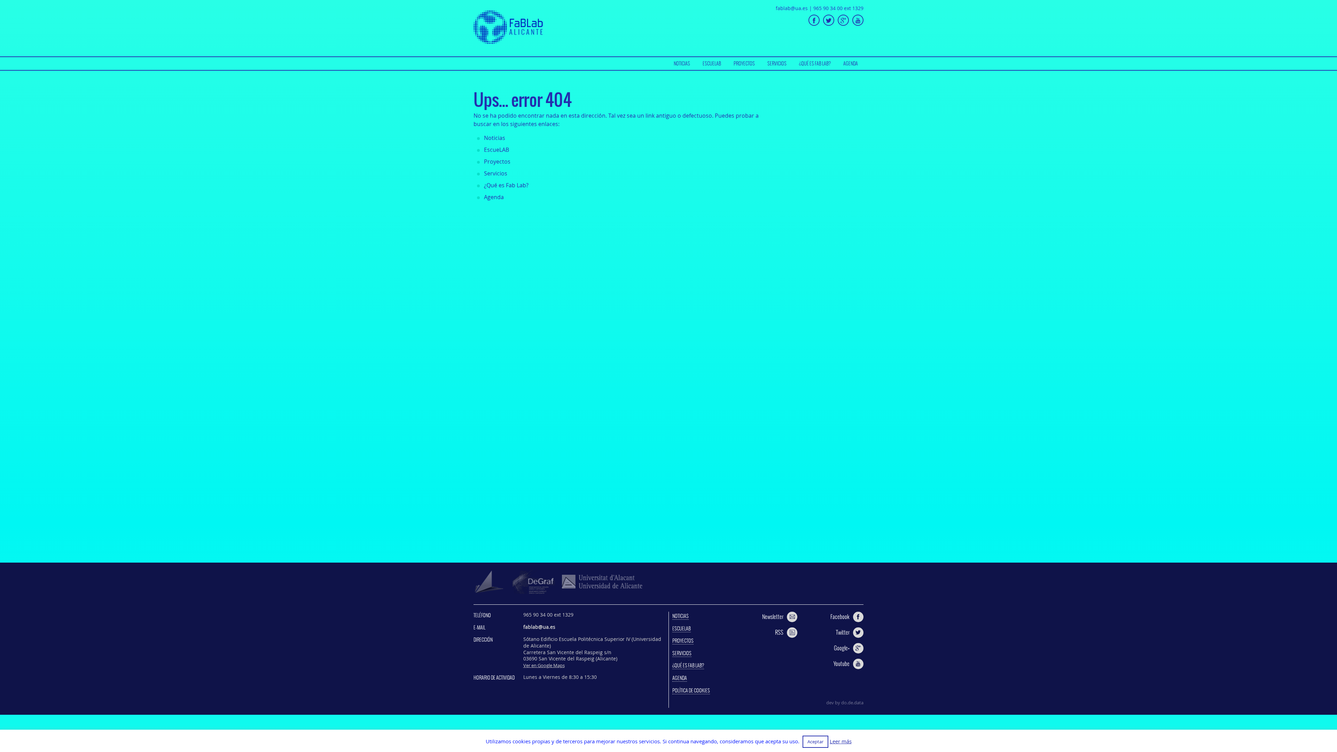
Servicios (777, 63)
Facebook (840, 616)
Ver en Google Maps (544, 665)
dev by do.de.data (844, 703)
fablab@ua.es (792, 8)
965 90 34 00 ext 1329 (838, 8)
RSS (779, 632)
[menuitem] (682, 63)
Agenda (850, 63)
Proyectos (744, 63)
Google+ (842, 648)
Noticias (682, 63)
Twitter (843, 632)
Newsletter (772, 616)
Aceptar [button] (815, 741)
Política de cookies (691, 690)
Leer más (841, 741)
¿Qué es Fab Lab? (815, 63)
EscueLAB (712, 63)
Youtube (842, 663)
